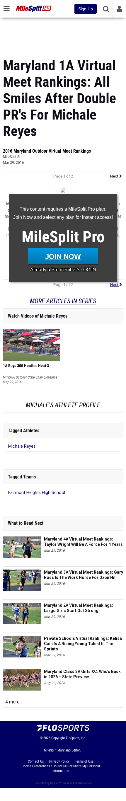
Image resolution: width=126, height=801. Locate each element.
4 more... (13, 702)
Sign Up (85, 8)
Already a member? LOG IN (63, 269)
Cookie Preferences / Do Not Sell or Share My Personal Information (61, 768)
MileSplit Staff (14, 157)
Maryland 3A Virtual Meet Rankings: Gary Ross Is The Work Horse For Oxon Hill (83, 575)
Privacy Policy (59, 761)
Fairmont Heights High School (36, 492)
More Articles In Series (63, 301)
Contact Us (36, 761)
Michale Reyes (21, 446)
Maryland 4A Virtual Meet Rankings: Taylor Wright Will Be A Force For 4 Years (83, 542)
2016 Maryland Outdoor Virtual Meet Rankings (47, 151)
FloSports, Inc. (76, 738)
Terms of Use (84, 761)
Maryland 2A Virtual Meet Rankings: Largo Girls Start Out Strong (78, 608)
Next (114, 176)
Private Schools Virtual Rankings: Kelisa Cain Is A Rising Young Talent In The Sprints (83, 643)
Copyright (58, 738)
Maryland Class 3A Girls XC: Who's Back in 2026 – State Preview (82, 674)
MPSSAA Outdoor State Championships (30, 377)
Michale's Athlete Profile (63, 405)
